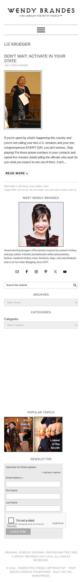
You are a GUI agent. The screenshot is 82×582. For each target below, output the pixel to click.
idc (31, 190)
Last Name (12, 502)
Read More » (17, 173)
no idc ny (71, 190)
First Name (12, 490)
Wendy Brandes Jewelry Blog (41, 10)
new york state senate (55, 190)
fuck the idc (22, 190)
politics (39, 186)
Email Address (14, 478)
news (31, 186)
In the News (22, 186)
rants (45, 186)
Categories (11, 319)
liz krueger (39, 190)
